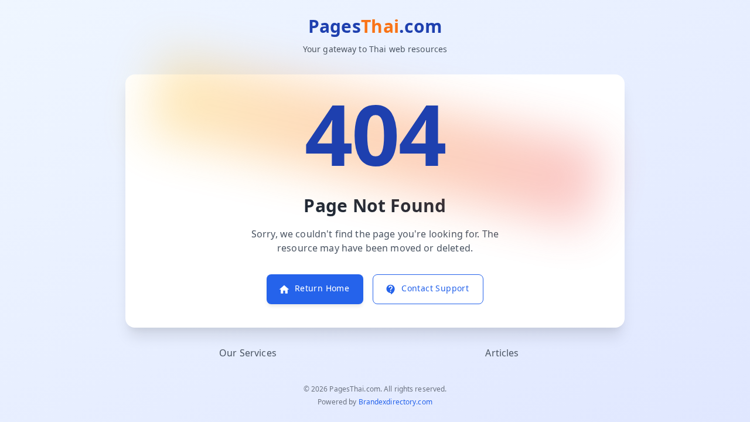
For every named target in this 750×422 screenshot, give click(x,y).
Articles (502, 353)
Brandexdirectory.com (395, 402)
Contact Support (435, 289)
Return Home (322, 289)
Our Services (248, 353)
